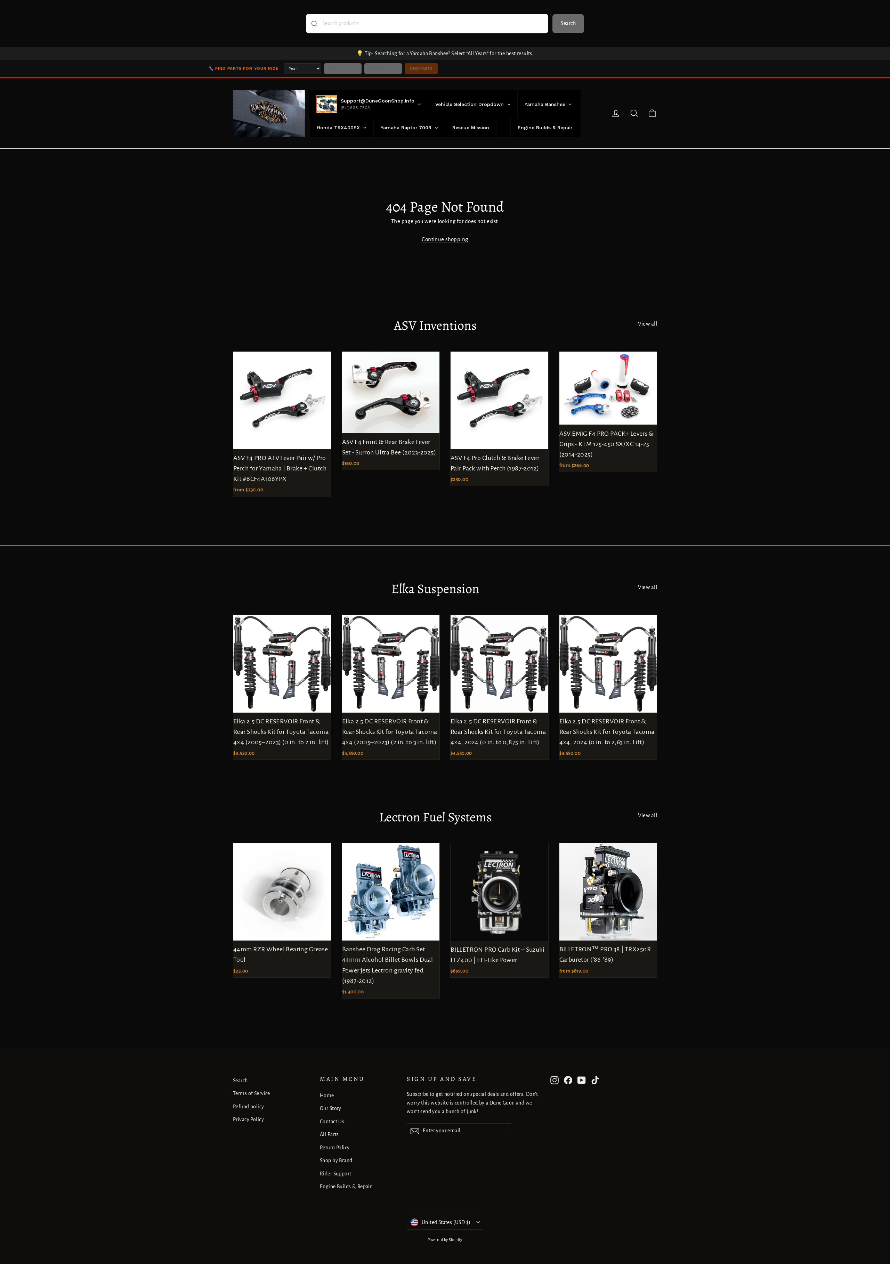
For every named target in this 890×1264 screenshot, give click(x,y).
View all (647, 324)
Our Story (330, 1108)
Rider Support (335, 1173)
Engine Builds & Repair (346, 1186)
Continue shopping (445, 239)
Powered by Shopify (445, 1240)
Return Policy (335, 1147)
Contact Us (332, 1121)
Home (327, 1095)
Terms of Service (251, 1093)
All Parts (329, 1134)
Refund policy (248, 1106)
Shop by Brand (336, 1160)
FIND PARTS (421, 68)
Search (568, 23)
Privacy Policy (248, 1119)
